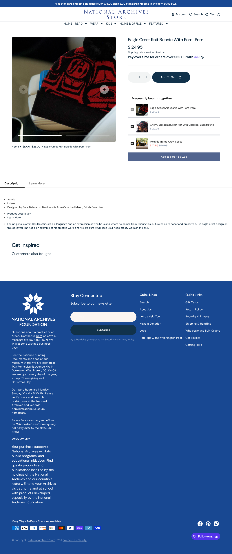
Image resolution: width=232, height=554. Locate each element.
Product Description (19, 213)
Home (15, 146)
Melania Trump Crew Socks (166, 141)
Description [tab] (12, 183)
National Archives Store (41, 540)
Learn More (14, 217)
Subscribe (103, 330)
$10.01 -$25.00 (32, 146)
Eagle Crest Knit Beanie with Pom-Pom (173, 107)
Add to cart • (174, 156)
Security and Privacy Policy (119, 339)
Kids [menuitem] (109, 24)
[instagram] (216, 524)
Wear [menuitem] (94, 24)
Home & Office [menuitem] (131, 24)
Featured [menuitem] (156, 24)
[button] (179, 14)
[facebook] (200, 524)
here (39, 336)
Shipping (133, 52)
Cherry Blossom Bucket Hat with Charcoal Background (182, 124)
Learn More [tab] (37, 183)
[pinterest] (208, 524)
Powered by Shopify (75, 540)
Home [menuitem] (68, 24)
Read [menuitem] (79, 24)
